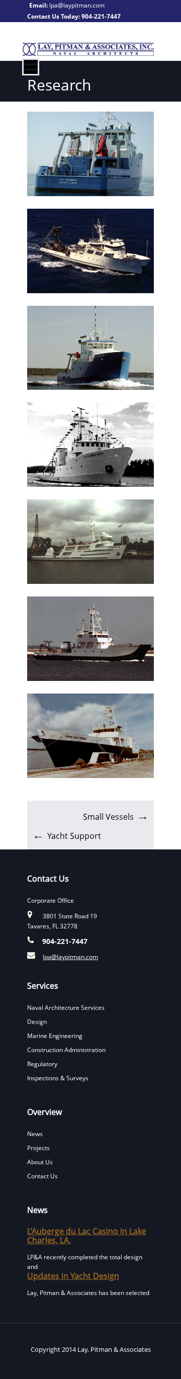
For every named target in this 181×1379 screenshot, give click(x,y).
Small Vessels (108, 816)
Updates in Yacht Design (73, 1275)
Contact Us (42, 1176)
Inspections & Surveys (57, 1078)
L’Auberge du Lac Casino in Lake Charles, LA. (86, 1236)
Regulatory (42, 1064)
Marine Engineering (54, 1035)
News (35, 1134)
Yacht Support (74, 835)
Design (37, 1021)
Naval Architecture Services (66, 1007)
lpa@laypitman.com (77, 5)
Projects (38, 1148)
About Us (40, 1162)
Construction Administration (66, 1050)
